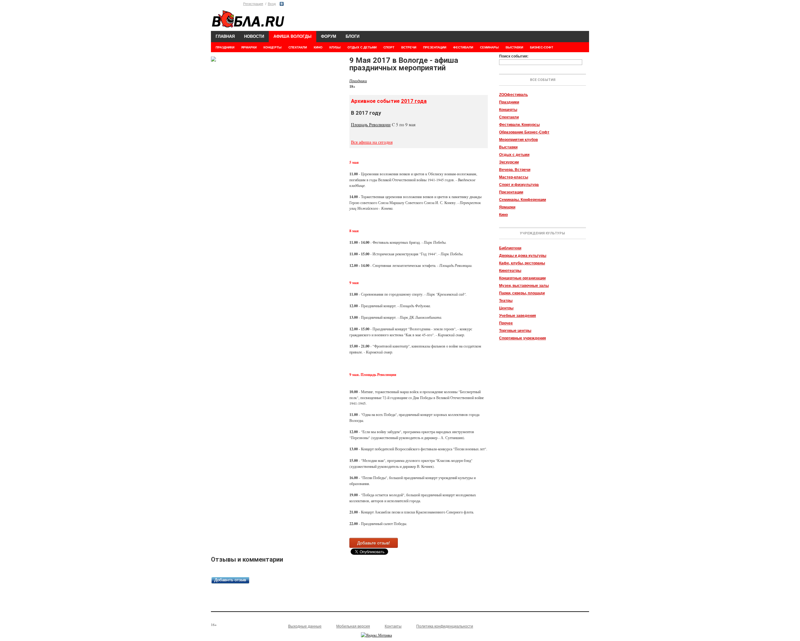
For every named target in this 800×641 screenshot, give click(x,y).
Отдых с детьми (514, 155)
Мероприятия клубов (518, 140)
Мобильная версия (353, 626)
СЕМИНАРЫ (489, 47)
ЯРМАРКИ (249, 47)
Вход (272, 4)
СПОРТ (388, 47)
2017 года (414, 101)
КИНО (318, 47)
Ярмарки (507, 207)
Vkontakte (282, 4)
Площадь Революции (371, 125)
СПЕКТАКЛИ (297, 47)
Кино (503, 215)
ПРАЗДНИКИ (225, 47)
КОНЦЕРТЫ (272, 47)
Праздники (509, 102)
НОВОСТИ (254, 36)
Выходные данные (305, 626)
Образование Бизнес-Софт (524, 132)
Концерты (508, 110)
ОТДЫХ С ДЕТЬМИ (362, 47)
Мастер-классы (513, 177)
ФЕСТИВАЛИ (463, 47)
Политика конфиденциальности (444, 626)
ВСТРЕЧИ (408, 47)
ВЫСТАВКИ (514, 47)
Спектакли (509, 117)
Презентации (511, 192)
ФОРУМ (328, 36)
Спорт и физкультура (519, 185)
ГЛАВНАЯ (225, 36)
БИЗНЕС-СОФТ (541, 47)
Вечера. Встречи (514, 170)
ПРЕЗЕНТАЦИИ (434, 47)
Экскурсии (509, 162)
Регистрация (253, 4)
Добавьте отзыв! (373, 542)
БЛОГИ (352, 36)
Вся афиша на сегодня (371, 142)
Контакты (393, 626)
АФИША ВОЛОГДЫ (292, 36)
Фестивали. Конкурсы (519, 125)
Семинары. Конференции (522, 200)
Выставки (508, 147)
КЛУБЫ (335, 47)
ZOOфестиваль (513, 95)
